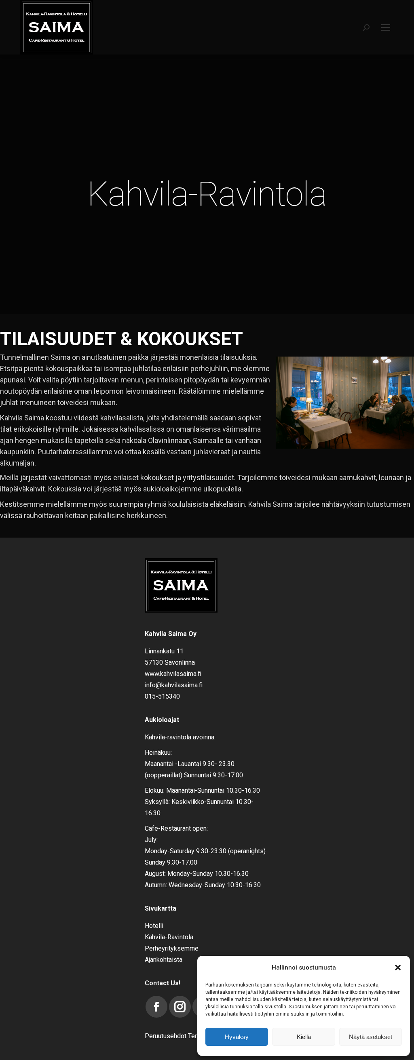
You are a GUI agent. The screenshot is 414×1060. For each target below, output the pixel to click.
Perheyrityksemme (172, 948)
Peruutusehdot (165, 1036)
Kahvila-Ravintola (169, 937)
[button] (398, 967)
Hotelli (154, 926)
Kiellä (304, 1036)
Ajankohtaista (163, 959)
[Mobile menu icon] (386, 27)
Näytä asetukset (370, 1036)
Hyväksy (237, 1036)
